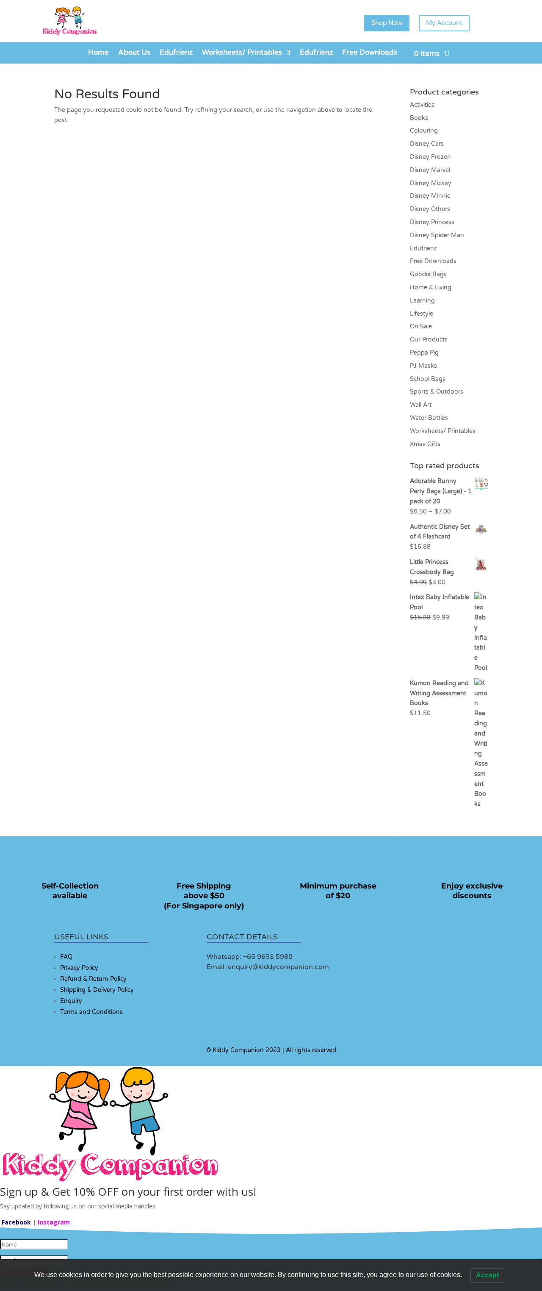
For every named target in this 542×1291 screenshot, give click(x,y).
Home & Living (430, 287)
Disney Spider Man (437, 235)
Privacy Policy (79, 968)
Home (98, 53)
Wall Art (420, 404)
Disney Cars (427, 143)
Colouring (424, 130)
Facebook (16, 1222)
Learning (422, 300)
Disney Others (430, 209)
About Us (134, 53)
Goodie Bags (428, 274)
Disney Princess (432, 222)
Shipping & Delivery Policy (97, 990)
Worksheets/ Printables (242, 53)
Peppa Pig (424, 352)
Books (419, 118)
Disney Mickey (430, 183)
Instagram (54, 1222)
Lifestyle (421, 313)
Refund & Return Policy (93, 979)
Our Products (429, 339)
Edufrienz (176, 53)
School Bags (427, 379)
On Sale (421, 326)
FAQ (66, 957)
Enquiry (71, 1001)
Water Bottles (429, 418)
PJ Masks (423, 365)
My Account (444, 23)
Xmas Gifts (425, 444)
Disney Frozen (430, 157)
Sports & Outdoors (436, 391)
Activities (422, 104)
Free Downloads (369, 53)
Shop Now (386, 23)
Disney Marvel (430, 170)
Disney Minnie (430, 196)
